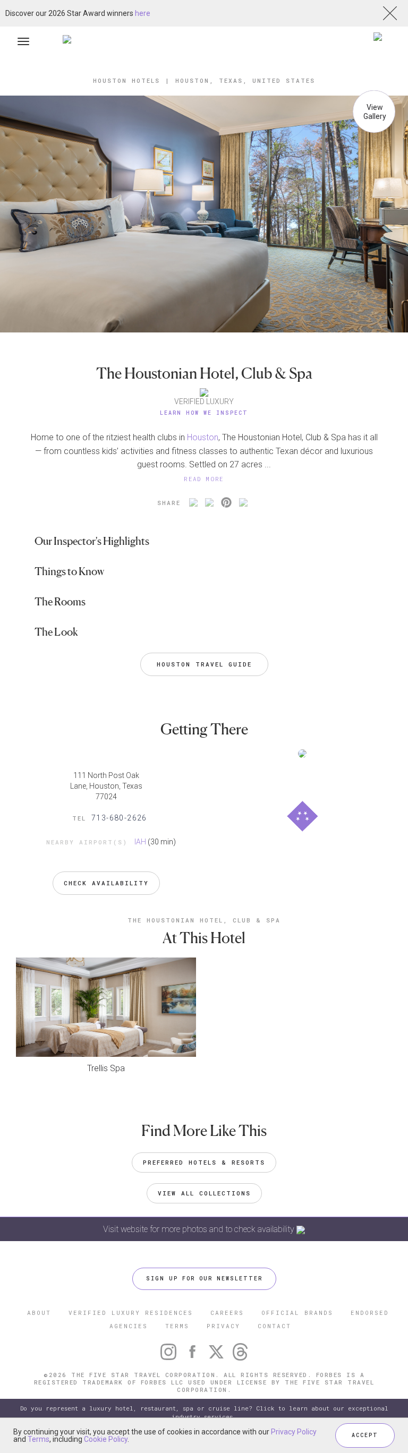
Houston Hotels (126, 80)
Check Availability (106, 883)
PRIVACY (223, 1326)
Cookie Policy (106, 1439)
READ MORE (204, 479)
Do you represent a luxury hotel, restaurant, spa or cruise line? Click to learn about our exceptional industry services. (204, 1412)
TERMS (177, 1326)
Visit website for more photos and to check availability (199, 1229)
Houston (202, 437)
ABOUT (39, 1313)
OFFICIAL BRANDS (297, 1313)
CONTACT (274, 1326)
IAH (140, 841)
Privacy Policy (294, 1432)
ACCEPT (365, 1435)
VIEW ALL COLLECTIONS (204, 1193)
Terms (38, 1439)
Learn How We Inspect (204, 412)
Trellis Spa (106, 1068)
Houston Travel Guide (204, 664)
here (142, 13)
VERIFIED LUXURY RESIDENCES (131, 1313)
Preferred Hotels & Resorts (204, 1162)
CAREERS (227, 1313)
